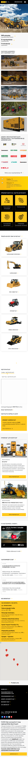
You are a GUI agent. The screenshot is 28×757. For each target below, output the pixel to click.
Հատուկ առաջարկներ (8, 699)
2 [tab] (3, 28)
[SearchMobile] (8, 2)
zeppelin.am (15, 739)
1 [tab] (1, 28)
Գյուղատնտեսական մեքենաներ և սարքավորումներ (11, 113)
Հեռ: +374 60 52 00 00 (6, 605)
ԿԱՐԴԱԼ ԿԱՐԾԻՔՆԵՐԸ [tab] (9, 376)
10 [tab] (20, 28)
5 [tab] (9, 28)
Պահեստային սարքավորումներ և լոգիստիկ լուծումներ (11, 98)
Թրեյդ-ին (9, 183)
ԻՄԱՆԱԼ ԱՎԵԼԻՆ (8, 363)
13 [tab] (27, 28)
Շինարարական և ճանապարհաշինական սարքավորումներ (13, 67)
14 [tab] (14, 30)
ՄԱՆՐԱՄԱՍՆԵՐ (7, 428)
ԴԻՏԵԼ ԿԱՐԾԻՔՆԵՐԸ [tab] (7, 372)
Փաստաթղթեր (5, 702)
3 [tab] (5, 28)
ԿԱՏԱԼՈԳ (4, 689)
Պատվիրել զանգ (15, 682)
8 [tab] (16, 28)
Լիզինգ (9, 179)
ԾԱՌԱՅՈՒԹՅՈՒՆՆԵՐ (7, 696)
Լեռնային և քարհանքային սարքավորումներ (9, 82)
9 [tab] (18, 28)
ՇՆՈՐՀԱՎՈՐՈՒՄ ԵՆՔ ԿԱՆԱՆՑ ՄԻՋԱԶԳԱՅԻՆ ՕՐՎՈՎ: (11, 566)
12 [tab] (24, 28)
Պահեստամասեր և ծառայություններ (7, 692)
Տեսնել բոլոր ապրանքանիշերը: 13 (13, 172)
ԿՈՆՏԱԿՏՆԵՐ (6, 598)
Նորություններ (7, 559)
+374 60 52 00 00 (18, 2)
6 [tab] (12, 28)
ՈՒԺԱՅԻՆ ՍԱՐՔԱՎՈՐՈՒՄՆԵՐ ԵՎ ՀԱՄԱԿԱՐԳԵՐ (12, 129)
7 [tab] (14, 28)
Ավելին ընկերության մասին (14, 551)
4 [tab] (7, 28)
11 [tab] (22, 28)
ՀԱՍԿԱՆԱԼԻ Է (14, 754)
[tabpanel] (14, 18)
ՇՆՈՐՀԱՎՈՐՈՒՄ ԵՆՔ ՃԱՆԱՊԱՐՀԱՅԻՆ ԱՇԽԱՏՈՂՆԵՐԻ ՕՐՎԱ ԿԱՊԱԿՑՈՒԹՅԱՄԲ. (14, 583)
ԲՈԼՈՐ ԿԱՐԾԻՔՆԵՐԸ (7, 410)
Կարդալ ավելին (18, 575)
